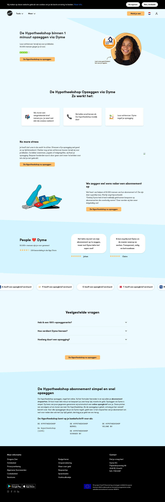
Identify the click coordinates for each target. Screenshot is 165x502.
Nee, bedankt (150, 4)
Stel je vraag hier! (116, 459)
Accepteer (133, 4)
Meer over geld (64, 466)
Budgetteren (63, 459)
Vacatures (11, 477)
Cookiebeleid (12, 473)
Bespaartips (63, 470)
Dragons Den (12, 459)
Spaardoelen (63, 473)
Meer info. (78, 4)
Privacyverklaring (14, 466)
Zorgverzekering (65, 463)
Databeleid (11, 463)
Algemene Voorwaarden (16, 470)
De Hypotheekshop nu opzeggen (37, 59)
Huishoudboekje (64, 477)
